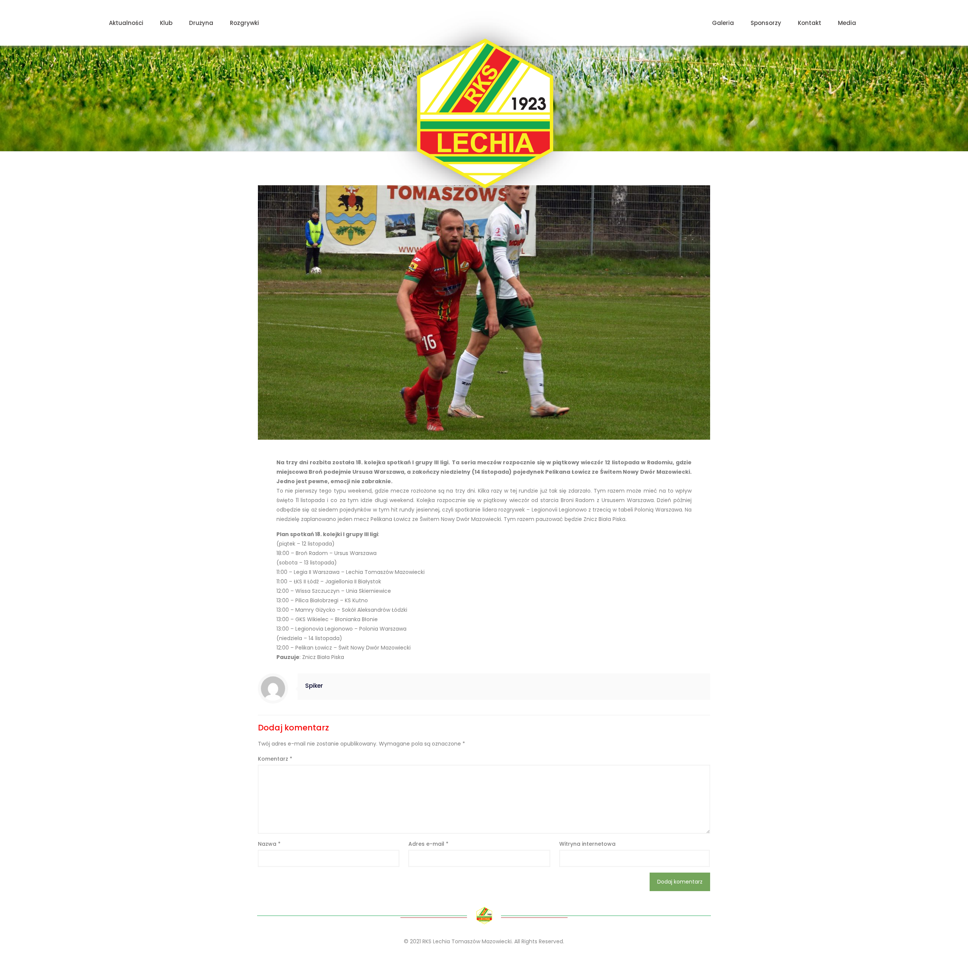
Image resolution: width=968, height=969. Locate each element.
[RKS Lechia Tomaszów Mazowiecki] (484, 113)
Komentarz (275, 759)
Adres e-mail (428, 844)
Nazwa (269, 844)
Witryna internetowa (587, 844)
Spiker (314, 686)
